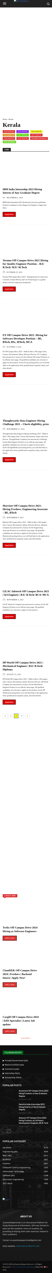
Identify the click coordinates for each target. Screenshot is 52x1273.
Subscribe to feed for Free (27, 1246)
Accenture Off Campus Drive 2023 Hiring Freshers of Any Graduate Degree (33, 1093)
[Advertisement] (26, 35)
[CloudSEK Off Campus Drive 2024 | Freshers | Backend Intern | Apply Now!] (26, 958)
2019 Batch (22, 131)
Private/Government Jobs (16, 1060)
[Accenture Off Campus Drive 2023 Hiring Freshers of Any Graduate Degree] (10, 1094)
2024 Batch (9, 138)
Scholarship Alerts (13, 1077)
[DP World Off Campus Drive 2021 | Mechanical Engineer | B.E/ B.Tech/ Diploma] (26, 642)
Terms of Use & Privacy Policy (23, 1267)
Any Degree (9, 142)
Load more (25, 1038)
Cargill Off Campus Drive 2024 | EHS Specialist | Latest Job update (21, 1020)
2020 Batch (36, 131)
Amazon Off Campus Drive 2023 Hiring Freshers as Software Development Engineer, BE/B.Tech (33, 1120)
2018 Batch (9, 131)
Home (5, 119)
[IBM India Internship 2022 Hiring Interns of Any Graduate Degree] (26, 169)
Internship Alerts (12, 1073)
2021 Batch (9, 135)
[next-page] (27, 716)
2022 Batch (22, 135)
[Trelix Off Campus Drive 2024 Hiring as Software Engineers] (26, 915)
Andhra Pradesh (39, 138)
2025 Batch (22, 138)
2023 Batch (36, 135)
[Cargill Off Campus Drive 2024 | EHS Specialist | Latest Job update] (26, 1004)
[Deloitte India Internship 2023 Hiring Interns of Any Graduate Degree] (10, 1108)
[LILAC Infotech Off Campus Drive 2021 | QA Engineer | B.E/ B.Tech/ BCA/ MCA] (26, 571)
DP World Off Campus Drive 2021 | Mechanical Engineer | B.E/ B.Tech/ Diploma (23, 666)
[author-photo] (4, 197)
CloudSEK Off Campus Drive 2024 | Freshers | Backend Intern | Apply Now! (20, 974)
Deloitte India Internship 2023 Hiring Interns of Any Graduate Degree (32, 1107)
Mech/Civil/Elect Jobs (14, 1064)
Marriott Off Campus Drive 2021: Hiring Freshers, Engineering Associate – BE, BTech (25, 509)
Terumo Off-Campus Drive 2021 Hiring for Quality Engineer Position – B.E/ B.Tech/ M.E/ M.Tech (25, 264)
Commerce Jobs (12, 1069)
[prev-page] (5, 716)
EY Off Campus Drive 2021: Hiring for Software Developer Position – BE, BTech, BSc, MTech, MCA (25, 338)
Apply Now (9, 214)
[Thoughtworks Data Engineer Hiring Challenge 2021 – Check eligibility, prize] (26, 400)
